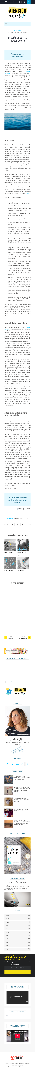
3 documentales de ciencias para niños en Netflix (21, 800)
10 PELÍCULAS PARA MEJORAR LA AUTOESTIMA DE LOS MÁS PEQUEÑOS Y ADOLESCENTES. (22, 823)
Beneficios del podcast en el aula (22, 554)
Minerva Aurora (23, 1066)
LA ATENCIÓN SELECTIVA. (18, 882)
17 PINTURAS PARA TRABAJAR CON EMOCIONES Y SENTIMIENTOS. (22, 777)
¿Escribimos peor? (21, 571)
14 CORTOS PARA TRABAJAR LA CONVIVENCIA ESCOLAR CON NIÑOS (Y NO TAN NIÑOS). (22, 789)
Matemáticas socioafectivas (9, 571)
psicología (25, 518)
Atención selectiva (19, 1063)
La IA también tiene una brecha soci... (9, 554)
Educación (17, 30)
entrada (27, 193)
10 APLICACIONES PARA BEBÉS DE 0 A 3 (21, 810)
